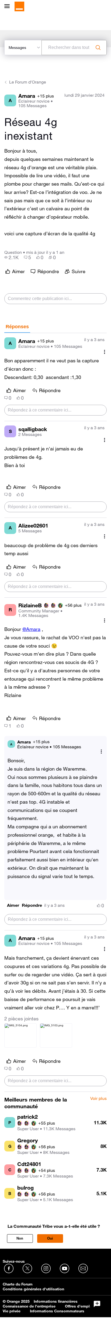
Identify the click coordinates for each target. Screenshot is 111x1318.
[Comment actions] (104, 351)
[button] (13, 905)
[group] (11, 257)
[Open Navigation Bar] (8, 6)
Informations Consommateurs (57, 1311)
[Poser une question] (97, 1304)
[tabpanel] (55, 712)
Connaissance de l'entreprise (29, 1306)
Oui (50, 1238)
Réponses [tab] (17, 326)
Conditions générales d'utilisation (33, 1289)
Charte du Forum (18, 1284)
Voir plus (98, 1098)
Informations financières (56, 1301)
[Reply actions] (101, 751)
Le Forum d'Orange (27, 82)
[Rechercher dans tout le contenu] (98, 47)
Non (19, 1238)
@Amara (31, 629)
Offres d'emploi (79, 1306)
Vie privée (11, 1311)
